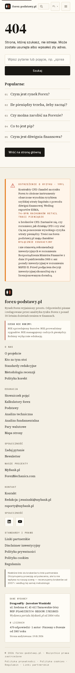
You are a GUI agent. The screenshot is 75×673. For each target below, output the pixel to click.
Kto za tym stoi (16, 359)
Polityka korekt (16, 378)
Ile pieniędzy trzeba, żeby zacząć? (36, 104)
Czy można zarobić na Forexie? (34, 115)
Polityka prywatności (20, 552)
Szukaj (37, 70)
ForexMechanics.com (20, 476)
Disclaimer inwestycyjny (22, 545)
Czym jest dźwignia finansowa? (33, 136)
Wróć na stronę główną (25, 152)
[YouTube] (20, 521)
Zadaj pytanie (14, 450)
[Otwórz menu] (65, 6)
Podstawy (12, 408)
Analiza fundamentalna (22, 420)
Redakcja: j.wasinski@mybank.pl (28, 500)
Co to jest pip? (19, 125)
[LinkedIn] (9, 521)
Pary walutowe (15, 427)
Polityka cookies (17, 558)
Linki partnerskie (17, 539)
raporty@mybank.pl (19, 506)
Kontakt (10, 493)
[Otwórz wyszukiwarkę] (43, 6)
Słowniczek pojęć (17, 395)
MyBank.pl (12, 470)
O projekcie (13, 353)
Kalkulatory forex (17, 402)
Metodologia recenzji (20, 372)
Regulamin (13, 564)
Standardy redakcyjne (20, 366)
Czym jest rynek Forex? (27, 94)
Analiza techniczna (19, 414)
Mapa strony (14, 433)
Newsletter (12, 456)
